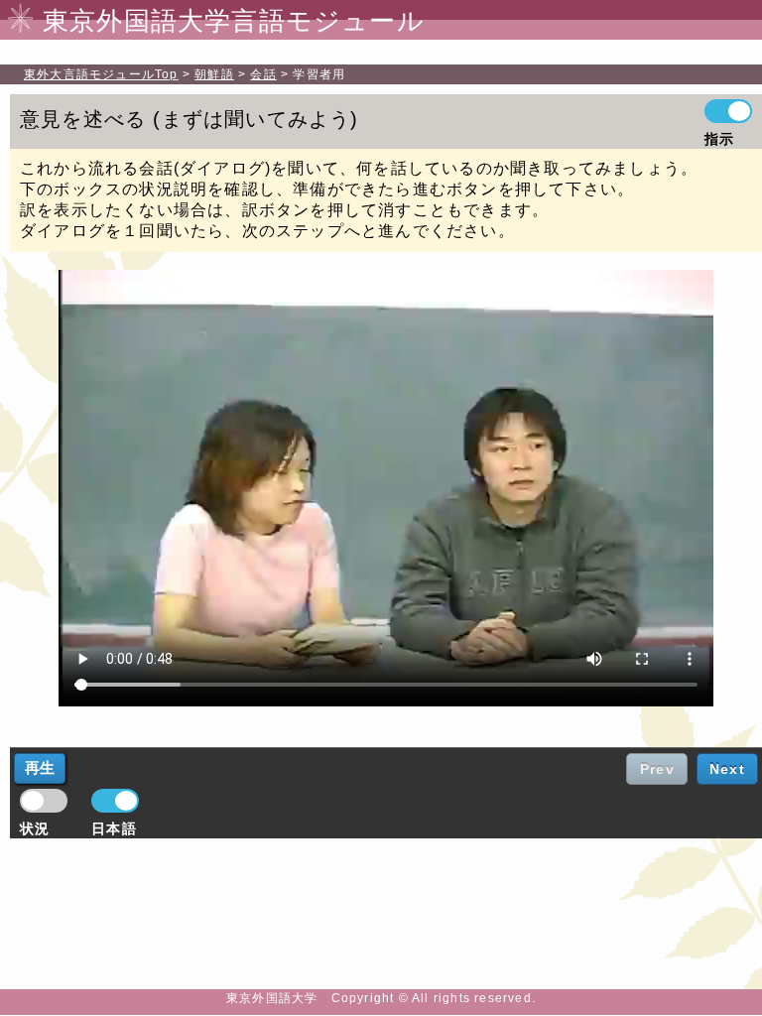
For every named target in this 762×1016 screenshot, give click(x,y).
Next (727, 769)
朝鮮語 (214, 74)
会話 (263, 74)
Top (101, 74)
